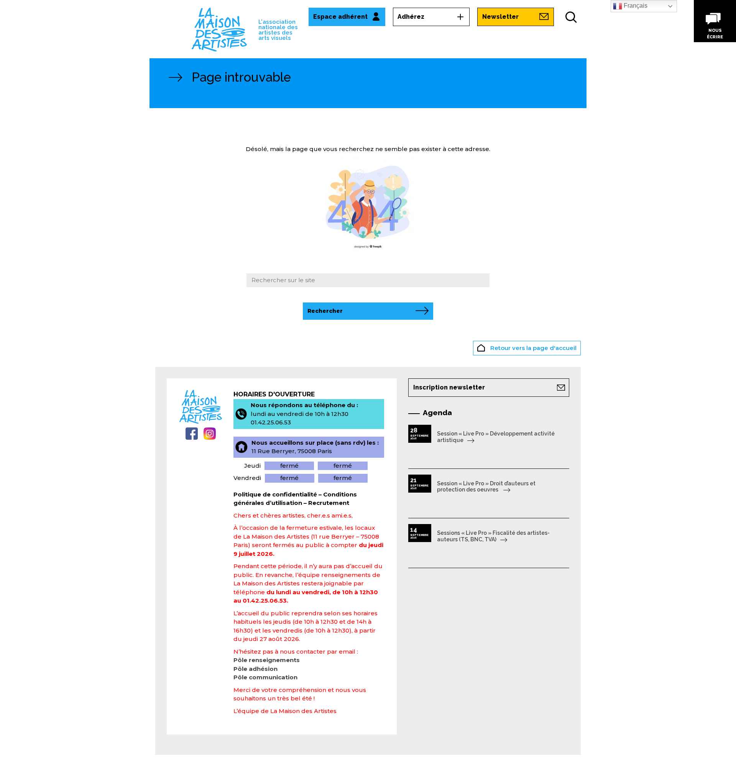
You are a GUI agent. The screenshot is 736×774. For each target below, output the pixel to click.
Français (634, 5)
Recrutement (328, 502)
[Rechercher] (571, 17)
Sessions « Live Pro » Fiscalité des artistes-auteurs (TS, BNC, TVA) (493, 536)
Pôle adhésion (255, 668)
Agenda (437, 412)
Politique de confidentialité (275, 494)
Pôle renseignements (266, 660)
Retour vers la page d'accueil (533, 348)
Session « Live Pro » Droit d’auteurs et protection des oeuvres (486, 486)
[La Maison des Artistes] (219, 29)
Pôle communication (265, 677)
